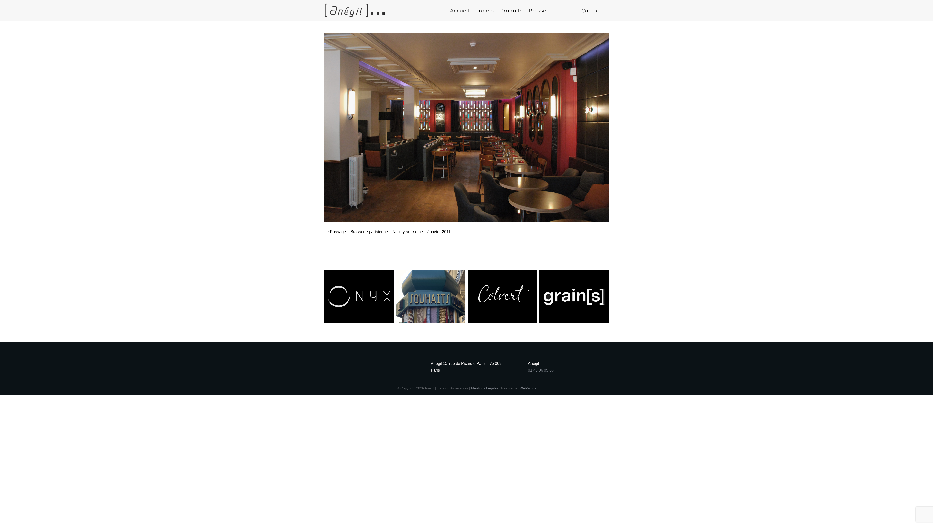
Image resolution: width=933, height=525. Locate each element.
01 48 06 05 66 (541, 370)
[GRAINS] (574, 272)
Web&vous (528, 388)
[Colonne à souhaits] (430, 272)
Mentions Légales (484, 388)
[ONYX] (359, 272)
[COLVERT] (502, 272)
